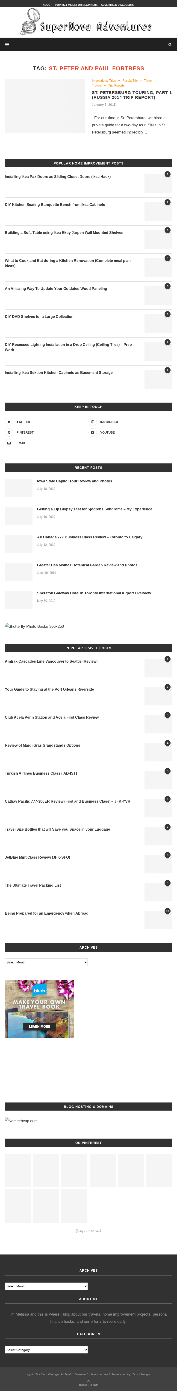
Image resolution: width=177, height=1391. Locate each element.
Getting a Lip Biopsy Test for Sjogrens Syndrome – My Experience (94, 509)
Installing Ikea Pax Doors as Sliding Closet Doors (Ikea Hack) (58, 177)
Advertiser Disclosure (117, 4)
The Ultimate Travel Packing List (33, 885)
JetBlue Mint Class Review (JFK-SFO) (37, 857)
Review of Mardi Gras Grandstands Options (42, 745)
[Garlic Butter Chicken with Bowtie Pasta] (18, 1170)
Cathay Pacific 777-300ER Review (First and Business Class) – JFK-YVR (67, 801)
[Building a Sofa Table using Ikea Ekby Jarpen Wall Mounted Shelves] (158, 239)
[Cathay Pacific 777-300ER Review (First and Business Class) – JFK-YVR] (158, 808)
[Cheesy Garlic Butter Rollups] (131, 1170)
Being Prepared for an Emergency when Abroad (46, 913)
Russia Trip (130, 80)
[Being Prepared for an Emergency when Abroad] (158, 920)
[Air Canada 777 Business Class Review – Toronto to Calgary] (18, 544)
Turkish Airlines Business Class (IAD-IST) (41, 773)
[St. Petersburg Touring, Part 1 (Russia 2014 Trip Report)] (45, 106)
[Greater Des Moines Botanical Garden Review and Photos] (18, 572)
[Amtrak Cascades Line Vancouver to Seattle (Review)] (158, 668)
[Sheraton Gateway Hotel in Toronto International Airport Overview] (18, 600)
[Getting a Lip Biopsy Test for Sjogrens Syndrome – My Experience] (18, 516)
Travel (148, 80)
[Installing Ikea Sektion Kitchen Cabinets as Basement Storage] (158, 379)
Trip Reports (116, 85)
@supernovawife (88, 1231)
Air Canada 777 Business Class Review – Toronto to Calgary (89, 537)
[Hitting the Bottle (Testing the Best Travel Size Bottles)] (158, 836)
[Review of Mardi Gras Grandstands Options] (158, 752)
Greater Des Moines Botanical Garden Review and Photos (87, 565)
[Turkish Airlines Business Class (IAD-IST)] (158, 780)
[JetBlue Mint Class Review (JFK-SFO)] (158, 864)
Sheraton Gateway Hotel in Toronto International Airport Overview (94, 593)
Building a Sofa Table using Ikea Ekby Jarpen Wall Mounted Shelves (64, 233)
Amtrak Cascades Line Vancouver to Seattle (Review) (51, 661)
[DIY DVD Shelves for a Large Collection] (158, 323)
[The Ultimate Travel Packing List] (158, 892)
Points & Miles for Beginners (76, 4)
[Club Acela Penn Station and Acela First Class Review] (158, 724)
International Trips (104, 80)
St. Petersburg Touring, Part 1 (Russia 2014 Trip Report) (132, 95)
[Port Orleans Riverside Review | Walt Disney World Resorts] (158, 696)
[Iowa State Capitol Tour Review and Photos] (18, 488)
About (47, 4)
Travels (97, 85)
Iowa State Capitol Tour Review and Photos (74, 481)
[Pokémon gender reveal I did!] (46, 1206)
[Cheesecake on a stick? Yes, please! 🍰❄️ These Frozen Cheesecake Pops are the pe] (74, 1170)
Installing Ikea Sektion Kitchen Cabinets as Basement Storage (59, 373)
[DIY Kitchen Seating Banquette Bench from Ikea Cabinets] (158, 211)
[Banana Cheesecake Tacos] (102, 1170)
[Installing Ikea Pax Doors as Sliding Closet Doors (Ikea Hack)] (158, 183)
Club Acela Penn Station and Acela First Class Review (52, 717)
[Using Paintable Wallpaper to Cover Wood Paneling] (158, 295)
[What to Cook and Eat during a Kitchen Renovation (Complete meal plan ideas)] (158, 267)
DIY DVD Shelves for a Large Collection (39, 317)
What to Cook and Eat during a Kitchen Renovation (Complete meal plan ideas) (68, 263)
